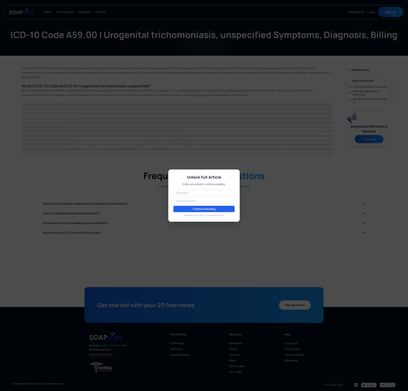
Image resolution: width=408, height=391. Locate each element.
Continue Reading (204, 209)
